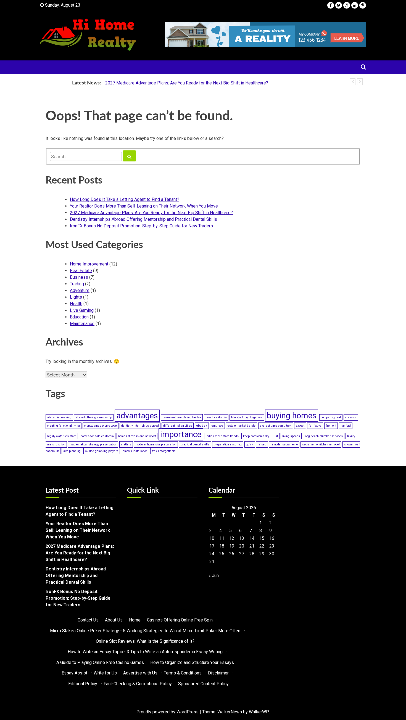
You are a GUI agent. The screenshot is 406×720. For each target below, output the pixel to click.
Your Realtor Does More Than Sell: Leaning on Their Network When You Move (144, 206)
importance (180, 434)
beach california (216, 417)
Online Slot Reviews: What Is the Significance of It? (145, 641)
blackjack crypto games (246, 417)
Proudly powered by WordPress (167, 711)
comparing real (331, 417)
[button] (352, 81)
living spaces (291, 436)
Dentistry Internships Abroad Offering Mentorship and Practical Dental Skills (143, 219)
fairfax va (315, 425)
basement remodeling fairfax (181, 417)
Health (76, 303)
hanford (346, 425)
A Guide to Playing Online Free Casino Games (100, 662)
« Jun (214, 575)
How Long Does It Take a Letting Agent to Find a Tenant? (124, 199)
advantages (137, 415)
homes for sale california (97, 436)
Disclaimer (218, 673)
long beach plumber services (323, 436)
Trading (77, 283)
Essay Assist (74, 673)
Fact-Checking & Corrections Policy (138, 683)
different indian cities (177, 425)
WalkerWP (259, 711)
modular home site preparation (156, 444)
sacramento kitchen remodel (321, 444)
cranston (351, 417)
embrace (217, 425)
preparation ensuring (228, 444)
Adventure (79, 290)
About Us (114, 620)
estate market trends (241, 425)
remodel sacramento (284, 444)
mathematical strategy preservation (93, 444)
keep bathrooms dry (256, 436)
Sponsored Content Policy (203, 683)
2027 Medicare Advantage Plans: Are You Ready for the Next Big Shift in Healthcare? (186, 83)
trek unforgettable (164, 451)
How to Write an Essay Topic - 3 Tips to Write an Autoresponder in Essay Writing (145, 651)
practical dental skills (195, 444)
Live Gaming (82, 310)
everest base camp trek (275, 425)
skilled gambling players (101, 451)
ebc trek (201, 425)
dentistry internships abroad (140, 425)
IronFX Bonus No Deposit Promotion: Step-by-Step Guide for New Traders (141, 226)
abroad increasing (59, 417)
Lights (76, 297)
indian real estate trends (222, 436)
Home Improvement (89, 264)
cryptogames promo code (100, 425)
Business (79, 277)
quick (249, 444)
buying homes (292, 415)
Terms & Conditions (183, 673)
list (276, 436)
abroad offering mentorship (94, 417)
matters (126, 444)
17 (211, 546)
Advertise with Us (140, 673)
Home (135, 620)
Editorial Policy (82, 683)
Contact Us (88, 620)
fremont (331, 425)
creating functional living (63, 425)
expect (300, 425)
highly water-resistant (61, 436)
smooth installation (135, 451)
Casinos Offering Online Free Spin (180, 620)
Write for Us (105, 673)
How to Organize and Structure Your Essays (192, 662)
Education (79, 317)
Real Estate (81, 270)
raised (262, 444)
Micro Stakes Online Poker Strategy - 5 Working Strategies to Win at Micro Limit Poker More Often (145, 630)
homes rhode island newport (137, 436)
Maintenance (82, 323)
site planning (72, 451)
